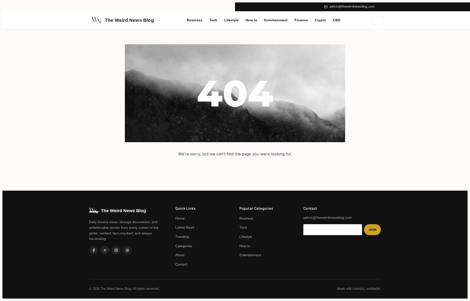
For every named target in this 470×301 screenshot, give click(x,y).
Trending (182, 237)
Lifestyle (231, 20)
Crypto (320, 20)
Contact (181, 264)
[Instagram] (116, 250)
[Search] (378, 20)
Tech (213, 20)
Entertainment (276, 20)
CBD (336, 20)
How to (251, 20)
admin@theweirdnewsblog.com (352, 6)
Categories (183, 246)
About (179, 255)
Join (372, 230)
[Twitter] (104, 250)
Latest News (184, 227)
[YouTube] (127, 250)
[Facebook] (93, 250)
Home (180, 218)
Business (194, 20)
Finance (301, 20)
